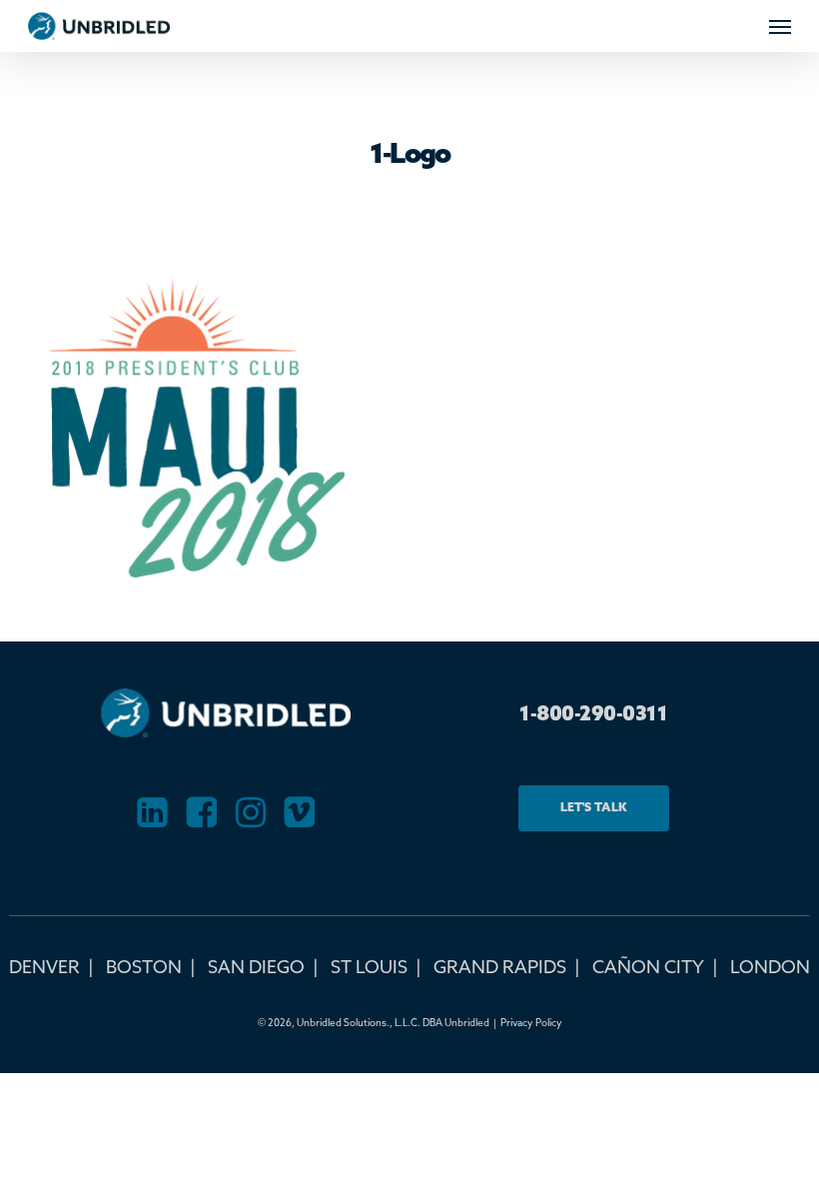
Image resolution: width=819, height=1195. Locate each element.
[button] (780, 26)
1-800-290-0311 (593, 715)
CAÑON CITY (648, 968)
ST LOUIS (369, 968)
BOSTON (144, 968)
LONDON (770, 968)
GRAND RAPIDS (499, 968)
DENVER (44, 968)
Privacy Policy (531, 1023)
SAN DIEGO (256, 968)
